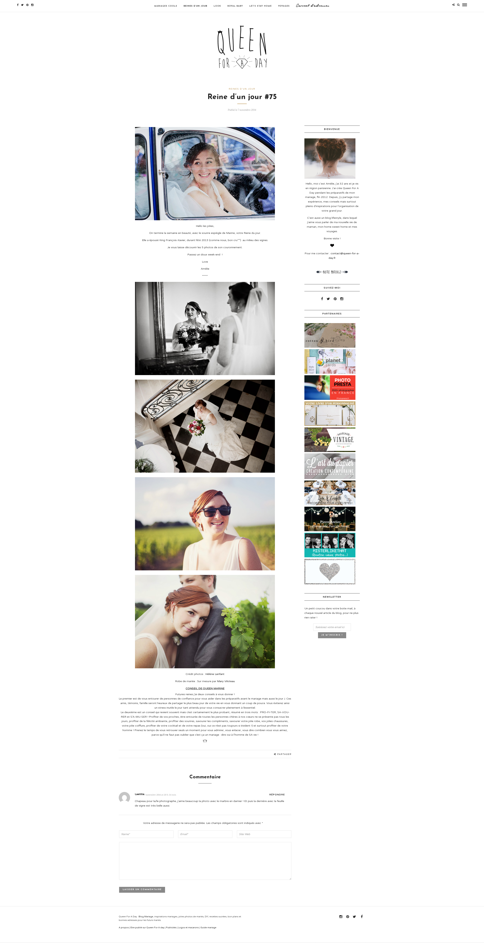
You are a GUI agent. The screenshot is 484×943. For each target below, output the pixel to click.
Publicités (171, 927)
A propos (124, 927)
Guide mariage (208, 927)
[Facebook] (322, 299)
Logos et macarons (188, 927)
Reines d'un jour (242, 89)
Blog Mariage (146, 916)
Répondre (277, 794)
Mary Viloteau (226, 681)
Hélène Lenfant (214, 674)
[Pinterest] (27, 5)
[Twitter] (328, 299)
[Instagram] (32, 5)
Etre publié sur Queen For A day (147, 927)
